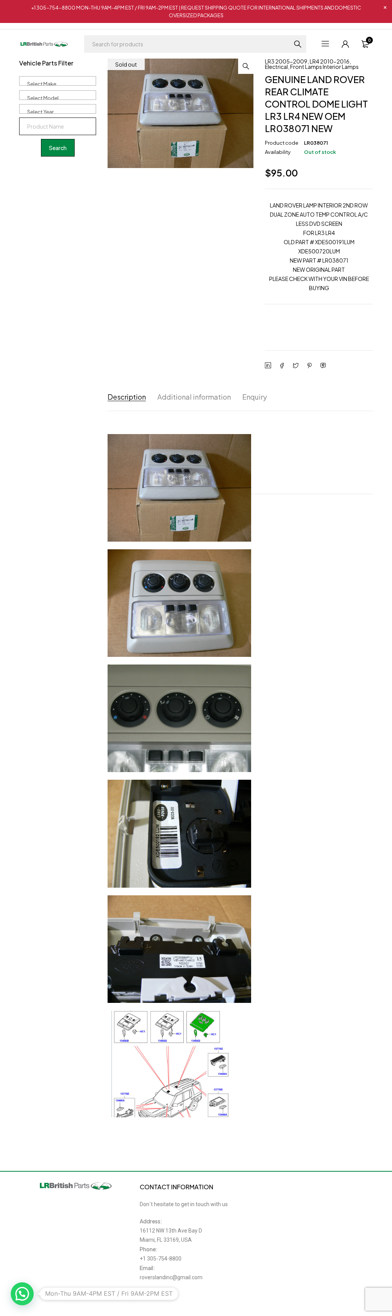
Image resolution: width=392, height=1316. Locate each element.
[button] (245, 66)
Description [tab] (127, 397)
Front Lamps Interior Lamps (324, 66)
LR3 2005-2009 (286, 61)
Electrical (276, 66)
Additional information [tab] (194, 397)
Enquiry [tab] (254, 397)
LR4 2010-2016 (330, 61)
